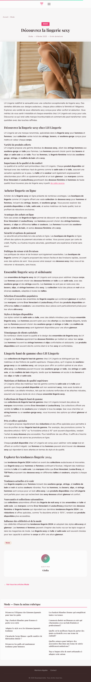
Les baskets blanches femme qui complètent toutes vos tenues (67, 613)
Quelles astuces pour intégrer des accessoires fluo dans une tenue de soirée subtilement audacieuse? (66, 643)
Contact (53, 670)
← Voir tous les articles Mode (16, 584)
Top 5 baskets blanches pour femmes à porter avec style (21, 621)
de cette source (57, 183)
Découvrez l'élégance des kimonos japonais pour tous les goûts (23, 613)
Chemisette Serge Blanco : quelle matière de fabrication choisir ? (23, 637)
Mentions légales (41, 670)
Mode (12, 17)
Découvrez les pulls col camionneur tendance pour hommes (20, 645)
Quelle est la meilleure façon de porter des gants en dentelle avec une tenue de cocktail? (66, 633)
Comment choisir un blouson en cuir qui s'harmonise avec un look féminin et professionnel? (65, 623)
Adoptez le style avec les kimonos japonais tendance (22, 629)
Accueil (5, 17)
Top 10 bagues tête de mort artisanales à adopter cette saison (65, 652)
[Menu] (49, 4)
